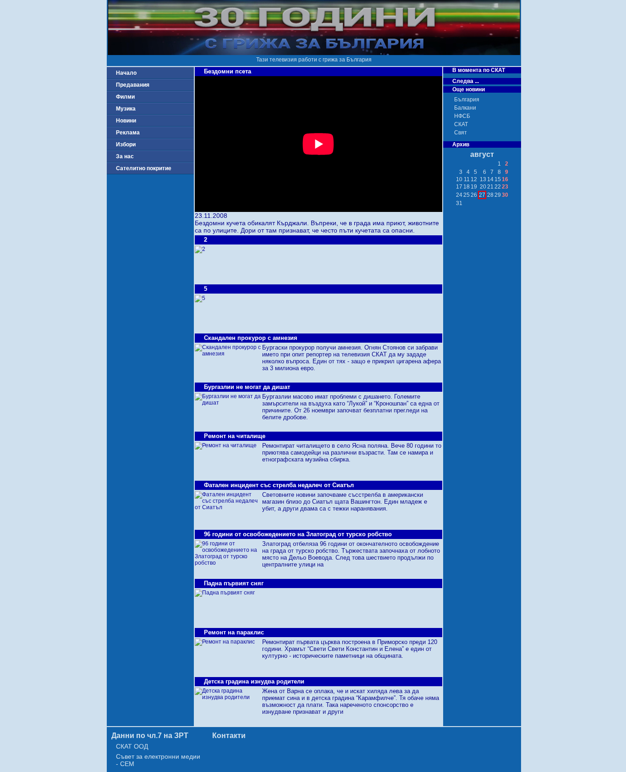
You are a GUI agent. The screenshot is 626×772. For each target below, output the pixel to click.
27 (482, 195)
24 (459, 195)
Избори (126, 144)
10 (459, 179)
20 (483, 186)
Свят (460, 132)
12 (474, 179)
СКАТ (461, 124)
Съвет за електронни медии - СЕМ (158, 760)
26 (474, 195)
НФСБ (462, 116)
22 (497, 186)
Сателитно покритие (143, 168)
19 (474, 186)
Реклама (128, 132)
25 (466, 195)
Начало (126, 73)
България (466, 99)
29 (497, 195)
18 (466, 186)
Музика (126, 109)
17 (459, 186)
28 (490, 195)
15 (497, 179)
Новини (126, 120)
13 (483, 179)
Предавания (132, 85)
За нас (125, 156)
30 (505, 195)
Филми (125, 97)
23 (505, 186)
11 (467, 179)
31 (459, 203)
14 (490, 179)
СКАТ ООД (132, 746)
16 (505, 179)
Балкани (465, 108)
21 (490, 186)
